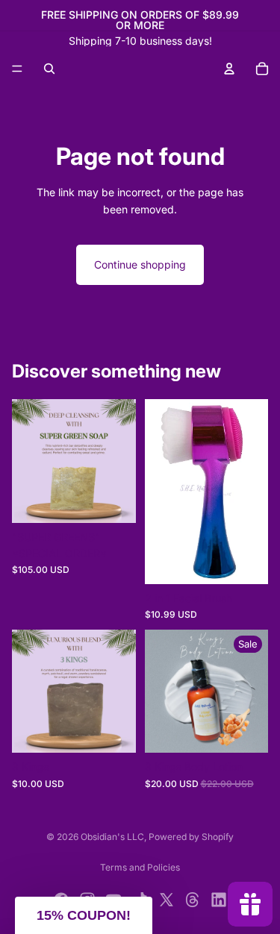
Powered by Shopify (191, 836)
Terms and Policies (140, 867)
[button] (83, 915)
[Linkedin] (219, 900)
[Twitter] (166, 900)
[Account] (229, 68)
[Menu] (17, 68)
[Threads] (193, 900)
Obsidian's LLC (112, 836)
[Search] (49, 68)
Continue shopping (140, 264)
